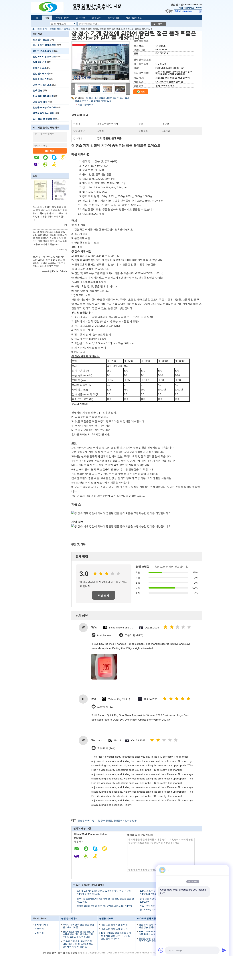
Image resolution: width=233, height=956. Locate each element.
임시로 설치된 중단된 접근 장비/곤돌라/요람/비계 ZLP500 (105, 906)
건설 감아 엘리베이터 (43, 96)
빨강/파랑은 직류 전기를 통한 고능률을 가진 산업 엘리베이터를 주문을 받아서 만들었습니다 (78, 934)
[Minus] (224, 870)
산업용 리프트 (40, 68)
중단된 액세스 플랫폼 (60, 29)
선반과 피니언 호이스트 (44, 56)
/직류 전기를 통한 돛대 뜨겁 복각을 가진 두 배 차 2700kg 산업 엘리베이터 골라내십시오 (78, 944)
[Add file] (160, 950)
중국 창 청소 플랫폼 (67, 952)
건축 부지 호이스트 (42, 85)
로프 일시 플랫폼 (41, 39)
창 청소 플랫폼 (105, 820)
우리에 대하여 (62, 17)
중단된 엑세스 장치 (87, 820)
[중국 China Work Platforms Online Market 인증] (40, 199)
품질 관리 (96, 17)
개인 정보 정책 (49, 952)
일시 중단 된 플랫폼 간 (44, 118)
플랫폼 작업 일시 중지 (43, 113)
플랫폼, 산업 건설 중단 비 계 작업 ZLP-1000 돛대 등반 (154, 940)
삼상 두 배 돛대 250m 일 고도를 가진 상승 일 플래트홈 (154, 926)
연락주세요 (113, 17)
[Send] (224, 950)
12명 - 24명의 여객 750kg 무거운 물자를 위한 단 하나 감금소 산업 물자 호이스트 (116, 936)
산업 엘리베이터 (41, 73)
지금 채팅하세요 (186, 7)
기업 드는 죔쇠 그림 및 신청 (114, 929)
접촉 (52, 151)
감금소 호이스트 (41, 79)
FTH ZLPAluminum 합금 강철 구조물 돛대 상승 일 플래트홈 (154, 933)
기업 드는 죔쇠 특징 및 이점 (114, 924)
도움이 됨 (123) (105, 706)
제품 (47, 17)
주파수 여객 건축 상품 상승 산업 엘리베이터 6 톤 (78, 926)
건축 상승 (37, 90)
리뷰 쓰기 (103, 595)
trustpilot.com (104, 635)
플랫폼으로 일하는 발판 (125, 820)
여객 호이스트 (40, 62)
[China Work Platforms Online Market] (52, 7)
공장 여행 (80, 17)
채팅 (142, 91)
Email (199, 7)
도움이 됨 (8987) (134, 635)
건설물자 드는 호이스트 (44, 107)
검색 (160, 23)
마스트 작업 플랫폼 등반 (44, 45)
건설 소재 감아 (40, 101)
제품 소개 (42, 29)
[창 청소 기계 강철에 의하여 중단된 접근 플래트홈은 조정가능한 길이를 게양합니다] (100, 62)
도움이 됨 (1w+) (106, 748)
